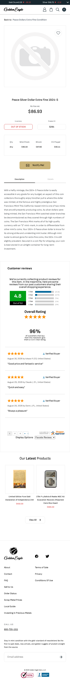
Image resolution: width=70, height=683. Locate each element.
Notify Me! (38, 165)
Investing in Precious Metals (18, 613)
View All (32, 519)
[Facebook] (38, 556)
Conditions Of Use (44, 580)
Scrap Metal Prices (13, 600)
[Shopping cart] (51, 10)
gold (33, 640)
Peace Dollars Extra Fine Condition (30, 19)
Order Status (10, 593)
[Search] (58, 10)
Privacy (38, 574)
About (7, 567)
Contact (8, 574)
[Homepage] (13, 9)
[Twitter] (49, 556)
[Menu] (64, 10)
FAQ (6, 580)
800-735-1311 (11, 629)
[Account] (45, 10)
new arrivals (25, 644)
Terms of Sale (41, 567)
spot (12, 644)
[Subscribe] (61, 657)
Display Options (24, 437)
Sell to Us (8, 587)
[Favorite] (58, 33)
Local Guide (9, 606)
